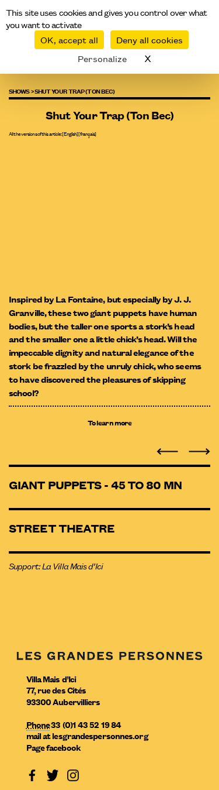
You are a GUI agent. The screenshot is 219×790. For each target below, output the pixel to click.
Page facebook (53, 747)
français (87, 133)
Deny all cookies (149, 39)
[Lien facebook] (32, 774)
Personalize (102, 58)
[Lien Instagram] (73, 774)
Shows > (21, 90)
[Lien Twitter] (52, 774)
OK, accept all (69, 39)
